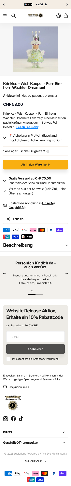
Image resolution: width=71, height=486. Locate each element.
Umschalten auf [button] (66, 245)
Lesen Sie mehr (27, 127)
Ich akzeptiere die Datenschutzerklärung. (35, 358)
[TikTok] (21, 418)
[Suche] (13, 15)
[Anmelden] (58, 15)
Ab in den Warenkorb (35, 164)
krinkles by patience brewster (30, 96)
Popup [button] (47, 151)
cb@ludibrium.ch (19, 386)
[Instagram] (5, 418)
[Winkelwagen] (66, 15)
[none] (4, 4)
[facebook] (13, 418)
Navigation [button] (5, 15)
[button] (4, 273)
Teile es (18, 219)
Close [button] (35, 432)
